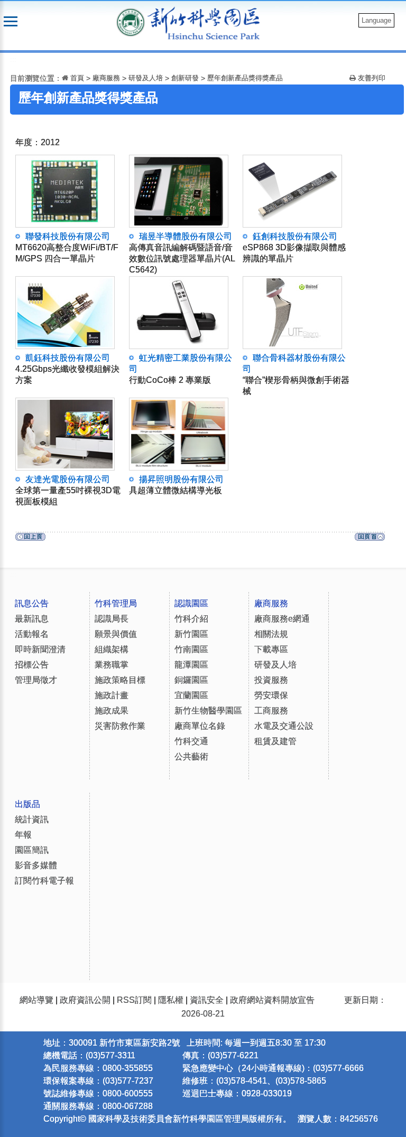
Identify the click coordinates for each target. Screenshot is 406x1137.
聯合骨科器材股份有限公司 (296, 374)
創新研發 (185, 78)
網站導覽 (36, 999)
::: (13, 59)
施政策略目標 (120, 679)
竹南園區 (191, 649)
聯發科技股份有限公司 (66, 247)
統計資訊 (32, 819)
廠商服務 (106, 78)
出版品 (27, 804)
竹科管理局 (116, 603)
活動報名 (32, 633)
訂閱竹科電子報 (44, 880)
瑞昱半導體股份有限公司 (182, 253)
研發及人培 (145, 78)
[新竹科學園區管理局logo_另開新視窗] (130, 21)
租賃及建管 (275, 741)
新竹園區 (191, 633)
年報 (23, 834)
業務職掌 (111, 664)
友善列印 (370, 78)
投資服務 (271, 679)
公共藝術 (191, 756)
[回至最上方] (370, 539)
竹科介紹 (191, 618)
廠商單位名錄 (199, 725)
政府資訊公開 (85, 999)
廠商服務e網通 (282, 618)
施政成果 (111, 710)
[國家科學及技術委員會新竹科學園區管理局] (209, 22)
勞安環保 (271, 695)
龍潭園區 (191, 664)
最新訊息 (32, 618)
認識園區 (191, 603)
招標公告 (32, 664)
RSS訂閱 (134, 999)
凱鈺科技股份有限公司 (67, 368)
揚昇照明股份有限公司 (176, 485)
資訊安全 (207, 999)
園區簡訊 (32, 849)
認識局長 (111, 618)
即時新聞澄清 (40, 649)
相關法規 (271, 633)
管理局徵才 (36, 679)
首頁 (76, 78)
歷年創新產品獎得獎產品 (245, 78)
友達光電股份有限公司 (68, 490)
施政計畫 (111, 695)
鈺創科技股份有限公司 (294, 247)
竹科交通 (191, 741)
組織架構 (111, 649)
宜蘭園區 (191, 695)
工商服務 (271, 710)
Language (376, 20)
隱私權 (170, 999)
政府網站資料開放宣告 (272, 999)
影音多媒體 (36, 865)
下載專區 (271, 649)
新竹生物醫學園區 (208, 710)
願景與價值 (116, 633)
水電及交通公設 (283, 725)
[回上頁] (30, 539)
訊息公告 (32, 603)
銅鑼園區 (191, 679)
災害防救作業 (120, 725)
